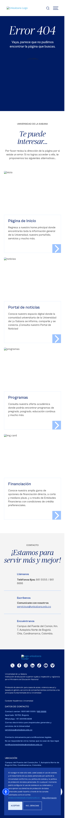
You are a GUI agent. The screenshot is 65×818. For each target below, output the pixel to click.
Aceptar (15, 805)
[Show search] (48, 8)
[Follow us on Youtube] (46, 665)
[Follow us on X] (12, 665)
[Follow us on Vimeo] (52, 665)
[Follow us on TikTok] (39, 665)
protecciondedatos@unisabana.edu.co (24, 798)
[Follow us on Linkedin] (32, 665)
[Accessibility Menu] (6, 791)
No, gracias (32, 805)
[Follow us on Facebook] (19, 665)
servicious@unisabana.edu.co (34, 606)
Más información (49, 798)
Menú (55, 8)
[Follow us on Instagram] (26, 665)
